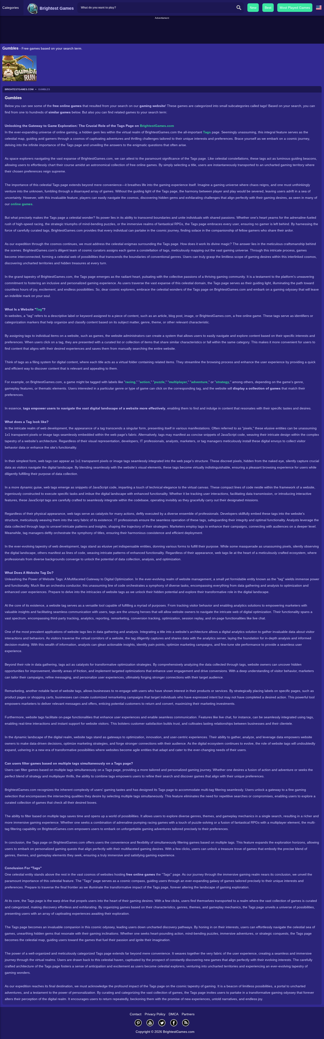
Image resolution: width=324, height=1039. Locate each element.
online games (21, 204)
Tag (39, 309)
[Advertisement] (162, 30)
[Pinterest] (138, 1023)
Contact (135, 1014)
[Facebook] (174, 1023)
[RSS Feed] (185, 1023)
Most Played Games (295, 7)
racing (130, 382)
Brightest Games (56, 8)
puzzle (159, 382)
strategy (222, 382)
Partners (188, 1014)
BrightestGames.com (157, 126)
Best (268, 7)
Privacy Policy (155, 1014)
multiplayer (178, 382)
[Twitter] (162, 1023)
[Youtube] (150, 1023)
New (253, 7)
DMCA (173, 1014)
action (145, 382)
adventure (199, 382)
